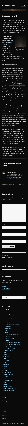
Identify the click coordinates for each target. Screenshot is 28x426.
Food (4, 362)
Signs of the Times (8, 380)
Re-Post (5, 376)
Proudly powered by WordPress (17, 423)
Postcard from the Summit (12, 342)
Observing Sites (9, 338)
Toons (5, 382)
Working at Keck (9, 350)
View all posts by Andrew (13, 178)
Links (3, 404)
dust (3, 185)
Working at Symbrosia (9, 390)
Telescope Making (10, 348)
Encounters (6, 360)
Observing (8, 336)
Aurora (7, 320)
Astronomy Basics (10, 316)
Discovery (7, 322)
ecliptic (19, 82)
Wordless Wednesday (9, 388)
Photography (7, 372)
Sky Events (8, 346)
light (6, 185)
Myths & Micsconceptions (12, 334)
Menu (23, 5)
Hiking (5, 368)
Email (4, 231)
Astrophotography (10, 318)
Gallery (4, 408)
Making (5, 370)
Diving (5, 358)
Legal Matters (6, 288)
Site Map (4, 401)
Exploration (8, 328)
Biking (5, 352)
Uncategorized (7, 386)
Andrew (6, 184)
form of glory (6, 141)
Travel (5, 384)
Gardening (6, 364)
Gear (6, 330)
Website (4, 238)
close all (10, 310)
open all (4, 310)
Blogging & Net (7, 354)
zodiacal (15, 185)
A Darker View (8, 5)
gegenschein (11, 139)
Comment (5, 203)
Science (5, 378)
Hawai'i (5, 366)
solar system (10, 185)
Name (4, 224)
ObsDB (4, 415)
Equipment (8, 326)
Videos (4, 411)
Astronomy (21, 184)
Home (4, 397)
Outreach (7, 340)
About (4, 286)
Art (4, 312)
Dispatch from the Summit (12, 324)
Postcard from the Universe (12, 344)
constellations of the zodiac (17, 85)
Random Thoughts (8, 374)
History (7, 332)
